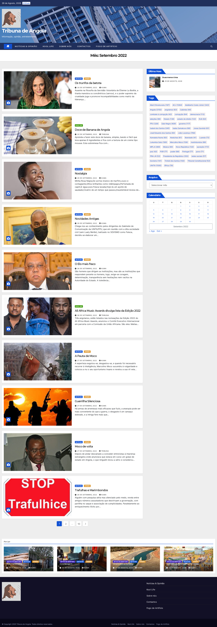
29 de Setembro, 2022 (87, 178)
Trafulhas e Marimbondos (91, 490)
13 (163, 214)
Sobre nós (65, 46)
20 (163, 218)
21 (172, 218)
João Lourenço (186, 133)
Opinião (87, 78)
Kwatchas (176, 137)
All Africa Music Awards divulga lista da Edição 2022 (107, 310)
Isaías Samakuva (182, 128)
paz (153, 151)
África (168, 165)
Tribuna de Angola (24, 31)
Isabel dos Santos (160, 128)
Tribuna (105, 134)
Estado (169, 119)
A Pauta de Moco (86, 356)
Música (168, 147)
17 (199, 214)
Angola (156, 110)
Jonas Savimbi (201, 128)
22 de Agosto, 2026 (178, 568)
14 (172, 214)
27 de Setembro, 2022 (87, 360)
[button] (211, 46)
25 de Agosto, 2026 (173, 81)
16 (190, 214)
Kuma (103, 87)
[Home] (8, 46)
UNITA (155, 165)
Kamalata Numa (158, 137)
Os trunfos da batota (88, 83)
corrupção (181, 114)
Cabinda (185, 110)
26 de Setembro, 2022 (87, 495)
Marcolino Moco (179, 142)
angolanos (171, 110)
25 (208, 218)
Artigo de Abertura (14, 561)
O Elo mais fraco (85, 264)
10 (79, 524)
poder (174, 151)
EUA (202, 119)
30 (190, 221)
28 (172, 221)
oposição (203, 147)
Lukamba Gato (158, 142)
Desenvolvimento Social (123, 564)
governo (184, 124)
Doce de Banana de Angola (92, 129)
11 (208, 210)
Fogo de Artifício (106, 46)
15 (181, 214)
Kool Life (48, 46)
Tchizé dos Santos (175, 161)
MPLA (155, 147)
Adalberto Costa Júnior (197, 105)
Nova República (185, 147)
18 (208, 214)
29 (181, 221)
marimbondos (198, 142)
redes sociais (199, 156)
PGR (163, 151)
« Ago (152, 231)
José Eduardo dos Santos (162, 133)
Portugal (187, 151)
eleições (155, 119)
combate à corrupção (161, 114)
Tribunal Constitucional (199, 161)
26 (154, 221)
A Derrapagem (66, 564)
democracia (197, 114)
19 (153, 218)
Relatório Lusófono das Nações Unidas (182, 564)
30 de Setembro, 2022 (87, 87)
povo (200, 151)
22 (181, 218)
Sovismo (156, 161)
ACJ (177, 105)
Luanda (204, 137)
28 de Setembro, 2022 (87, 268)
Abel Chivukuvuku (160, 105)
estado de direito (186, 119)
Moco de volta (84, 446)
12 (153, 214)
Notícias (79, 78)
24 (199, 218)
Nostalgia (81, 173)
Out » (159, 231)
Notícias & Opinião (26, 46)
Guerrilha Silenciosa (87, 401)
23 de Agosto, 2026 (71, 568)
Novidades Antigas (87, 218)
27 (163, 221)
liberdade (190, 137)
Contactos (84, 46)
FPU (154, 124)
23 (190, 218)
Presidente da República (175, 156)
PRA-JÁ (155, 156)
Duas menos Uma (170, 77)
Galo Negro (168, 124)
